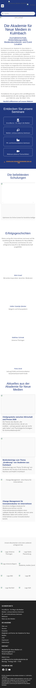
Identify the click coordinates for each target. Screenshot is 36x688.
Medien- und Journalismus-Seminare (13, 612)
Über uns (4, 626)
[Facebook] (3, 669)
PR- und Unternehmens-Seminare (12, 614)
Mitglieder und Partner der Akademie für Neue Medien (16, 634)
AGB (3, 638)
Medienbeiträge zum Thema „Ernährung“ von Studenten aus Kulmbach (16, 462)
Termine (4, 628)
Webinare (5, 616)
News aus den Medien (8, 619)
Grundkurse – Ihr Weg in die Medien (13, 609)
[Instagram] (6, 669)
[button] (2, 5)
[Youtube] (9, 669)
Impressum (5, 640)
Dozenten (5, 631)
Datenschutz (5, 642)
